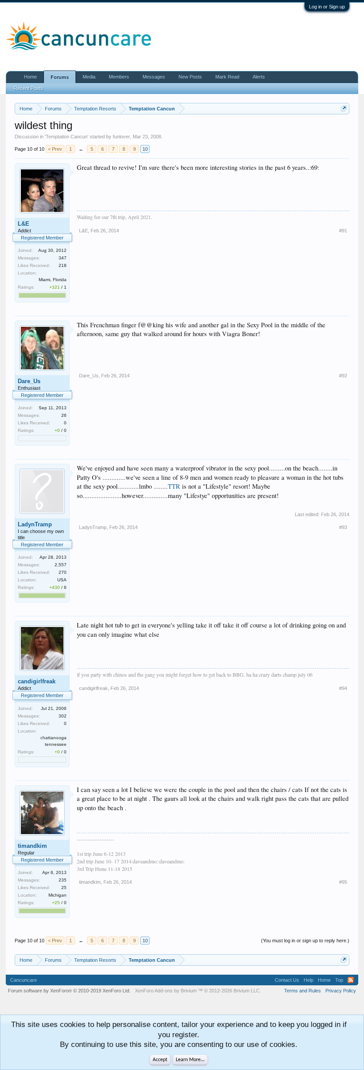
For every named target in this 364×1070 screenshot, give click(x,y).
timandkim (32, 846)
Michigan (57, 895)
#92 (343, 375)
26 (64, 415)
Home (30, 76)
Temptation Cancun (66, 136)
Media (89, 76)
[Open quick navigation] (344, 108)
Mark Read (227, 76)
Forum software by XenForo (69, 990)
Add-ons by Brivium (198, 990)
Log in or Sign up (327, 6)
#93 (343, 527)
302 (63, 715)
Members (119, 76)
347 (63, 257)
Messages (153, 76)
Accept (160, 1059)
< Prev (55, 149)
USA (62, 579)
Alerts (259, 76)
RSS (351, 980)
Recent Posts (28, 88)
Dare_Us (29, 381)
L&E (23, 223)
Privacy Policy (340, 990)
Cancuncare (23, 980)
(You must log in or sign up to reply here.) (305, 940)
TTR (174, 486)
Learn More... (190, 1059)
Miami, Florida (53, 279)
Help (308, 980)
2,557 (61, 564)
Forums (60, 77)
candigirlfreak (36, 681)
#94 (343, 688)
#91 (343, 230)
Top (339, 980)
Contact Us (287, 980)
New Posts (190, 76)
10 (145, 149)
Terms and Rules (302, 990)
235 (63, 880)
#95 (343, 882)
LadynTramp (35, 524)
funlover (121, 136)
